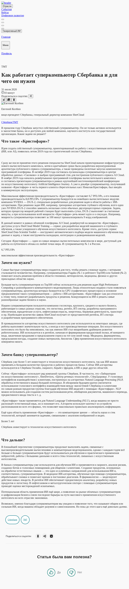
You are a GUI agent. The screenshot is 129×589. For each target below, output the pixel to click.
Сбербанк (6, 122)
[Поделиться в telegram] (3, 100)
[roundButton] (38, 536)
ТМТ (15, 122)
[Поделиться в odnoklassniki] (13, 100)
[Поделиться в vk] (8, 100)
